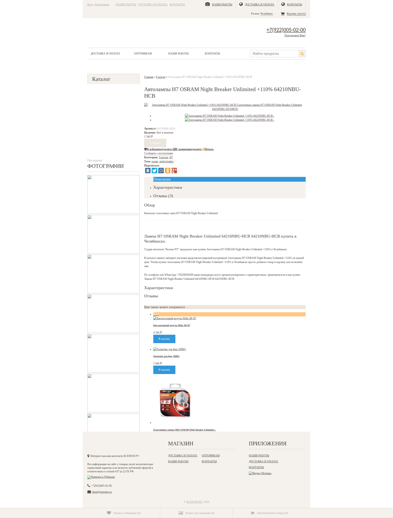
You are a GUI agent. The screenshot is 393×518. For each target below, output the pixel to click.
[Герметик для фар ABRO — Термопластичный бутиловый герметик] (169, 349)
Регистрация (102, 4)
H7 (171, 157)
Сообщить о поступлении (158, 153)
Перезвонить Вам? (295, 35)
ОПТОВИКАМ (143, 53)
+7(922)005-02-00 (286, 30)
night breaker (166, 161)
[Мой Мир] (161, 170)
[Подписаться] (138, 445)
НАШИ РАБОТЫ (126, 4)
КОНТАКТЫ (177, 4)
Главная (148, 77)
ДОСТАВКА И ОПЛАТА (153, 4)
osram (154, 161)
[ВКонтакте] (148, 170)
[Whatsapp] (101, 476)
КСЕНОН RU (194, 501)
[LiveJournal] (181, 170)
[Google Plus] (174, 170)
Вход (90, 4)
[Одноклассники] (167, 170)
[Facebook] (110, 445)
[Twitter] (154, 170)
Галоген (160, 77)
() (127, 513)
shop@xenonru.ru (102, 491)
